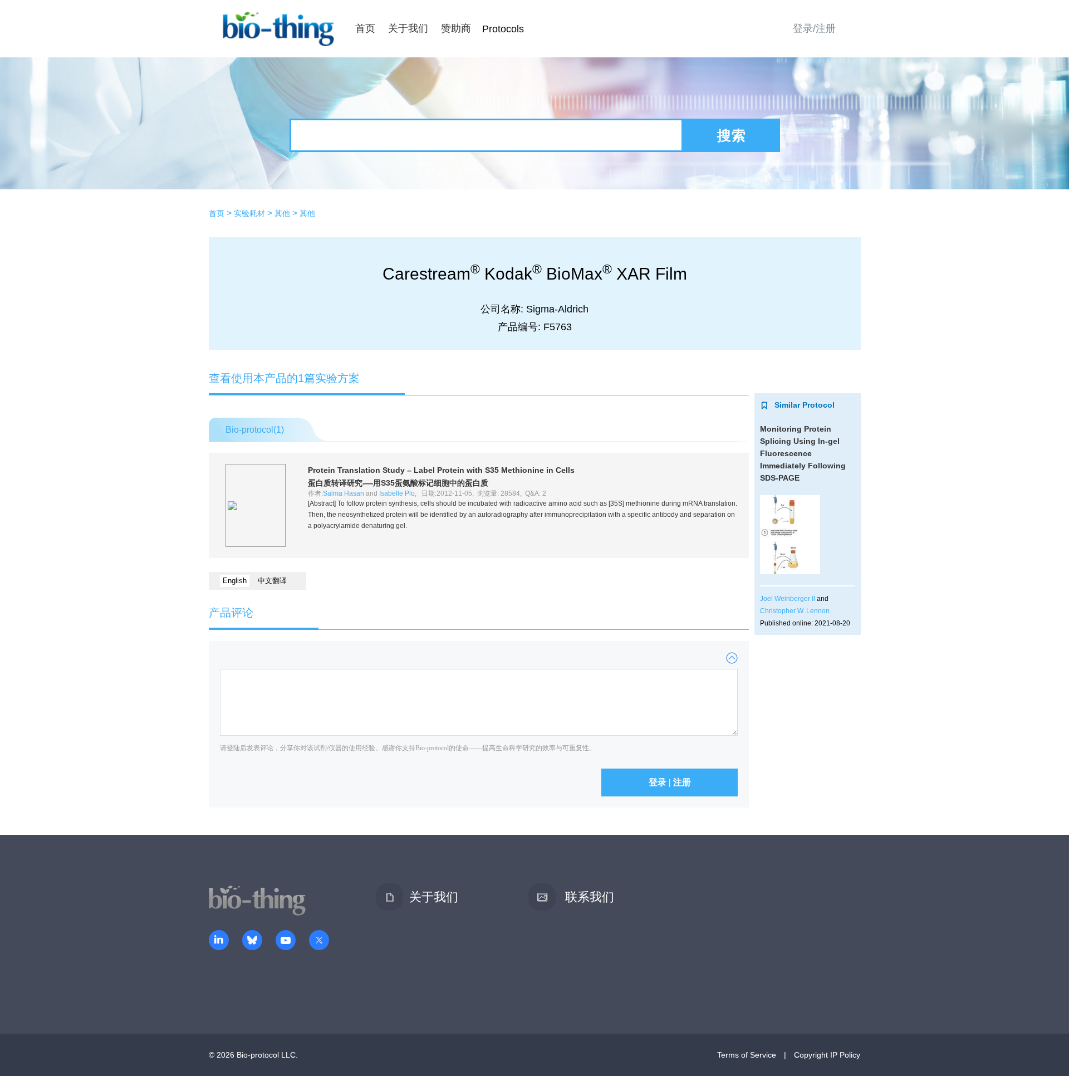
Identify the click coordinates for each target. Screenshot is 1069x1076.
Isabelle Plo (397, 493)
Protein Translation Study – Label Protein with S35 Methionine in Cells (441, 470)
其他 (282, 213)
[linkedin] (219, 941)
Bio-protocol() (254, 429)
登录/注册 (814, 28)
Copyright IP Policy (827, 1054)
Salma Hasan (343, 493)
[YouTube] (286, 941)
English (235, 580)
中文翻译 (272, 580)
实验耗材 (249, 213)
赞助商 (456, 28)
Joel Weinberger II (787, 599)
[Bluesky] (252, 941)
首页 (365, 28)
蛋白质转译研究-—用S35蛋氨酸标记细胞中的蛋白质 (398, 482)
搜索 (731, 135)
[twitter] (319, 941)
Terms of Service (746, 1054)
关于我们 (408, 28)
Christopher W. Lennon (795, 611)
